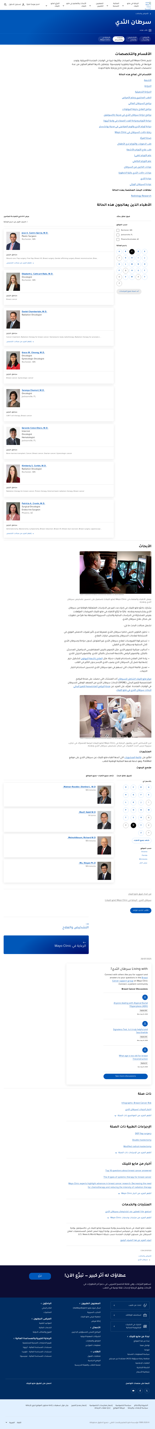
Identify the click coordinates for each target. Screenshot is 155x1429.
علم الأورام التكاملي (142, 161)
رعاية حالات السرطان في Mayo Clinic (133, 132)
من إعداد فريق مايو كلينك (139, 894)
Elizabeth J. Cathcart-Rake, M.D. (37, 274)
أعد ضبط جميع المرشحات (129, 291)
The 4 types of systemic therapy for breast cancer (127, 1177)
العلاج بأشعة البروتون (92, 659)
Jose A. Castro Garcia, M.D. (35, 233)
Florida (144, 856)
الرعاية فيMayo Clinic (105, 39)
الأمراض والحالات (141, 14)
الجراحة (147, 86)
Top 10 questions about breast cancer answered (128, 1171)
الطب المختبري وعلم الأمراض (136, 98)
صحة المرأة (145, 138)
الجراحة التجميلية (143, 92)
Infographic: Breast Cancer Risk (136, 1103)
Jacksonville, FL (127, 235)
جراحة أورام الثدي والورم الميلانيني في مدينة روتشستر (125, 127)
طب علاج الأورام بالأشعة (139, 150)
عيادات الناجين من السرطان (137, 167)
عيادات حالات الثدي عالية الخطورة (134, 173)
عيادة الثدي (145, 179)
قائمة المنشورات (132, 757)
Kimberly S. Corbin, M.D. (34, 466)
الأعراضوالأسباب (145, 39)
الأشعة (147, 80)
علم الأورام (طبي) (142, 155)
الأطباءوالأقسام (119, 39)
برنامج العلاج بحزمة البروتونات (136, 109)
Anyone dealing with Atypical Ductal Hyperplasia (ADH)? (131, 1005)
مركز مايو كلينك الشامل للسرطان (134, 679)
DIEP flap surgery (143, 1134)
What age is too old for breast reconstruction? (133, 1057)
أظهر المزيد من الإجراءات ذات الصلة (134, 1153)
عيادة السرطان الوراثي (140, 184)
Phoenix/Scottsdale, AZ (130, 239)
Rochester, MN (126, 230)
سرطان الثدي (133, 23)
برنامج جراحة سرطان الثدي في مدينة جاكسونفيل (127, 115)
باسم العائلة (122, 246)
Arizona (144, 852)
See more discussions (125, 1076)
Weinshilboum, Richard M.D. (82, 838)
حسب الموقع (122, 225)
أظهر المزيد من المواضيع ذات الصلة (134, 1116)
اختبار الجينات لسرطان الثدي (138, 1109)
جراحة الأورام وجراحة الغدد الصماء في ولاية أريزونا (127, 121)
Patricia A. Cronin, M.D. (33, 504)
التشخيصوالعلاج (132, 39)
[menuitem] (145, 39)
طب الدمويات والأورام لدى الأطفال (134, 144)
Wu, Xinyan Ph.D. (87, 863)
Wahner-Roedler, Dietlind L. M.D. (79, 787)
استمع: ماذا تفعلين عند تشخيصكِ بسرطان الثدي (128, 1212)
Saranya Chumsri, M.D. (33, 390)
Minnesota (143, 859)
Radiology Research (141, 196)
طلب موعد (144, 30)
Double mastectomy (141, 1140)
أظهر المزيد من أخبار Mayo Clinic (136, 1193)
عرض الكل (143, 863)
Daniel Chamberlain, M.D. (34, 312)
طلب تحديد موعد (141, 910)
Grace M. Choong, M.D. (33, 353)
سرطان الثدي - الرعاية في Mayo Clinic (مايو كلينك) (128, 900)
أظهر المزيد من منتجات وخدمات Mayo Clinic (130, 1218)
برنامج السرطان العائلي (139, 103)
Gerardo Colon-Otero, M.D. (35, 428)
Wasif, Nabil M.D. (87, 812)
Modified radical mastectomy (137, 1147)
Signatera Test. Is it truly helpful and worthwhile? (130, 1031)
